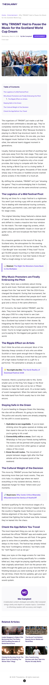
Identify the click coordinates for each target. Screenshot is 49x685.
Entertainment (12, 15)
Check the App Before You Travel (15, 111)
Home (4, 15)
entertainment (39, 36)
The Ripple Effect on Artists (17, 99)
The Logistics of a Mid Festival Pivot (16, 92)
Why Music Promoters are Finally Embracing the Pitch (22, 96)
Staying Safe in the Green (12, 103)
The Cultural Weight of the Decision (16, 107)
